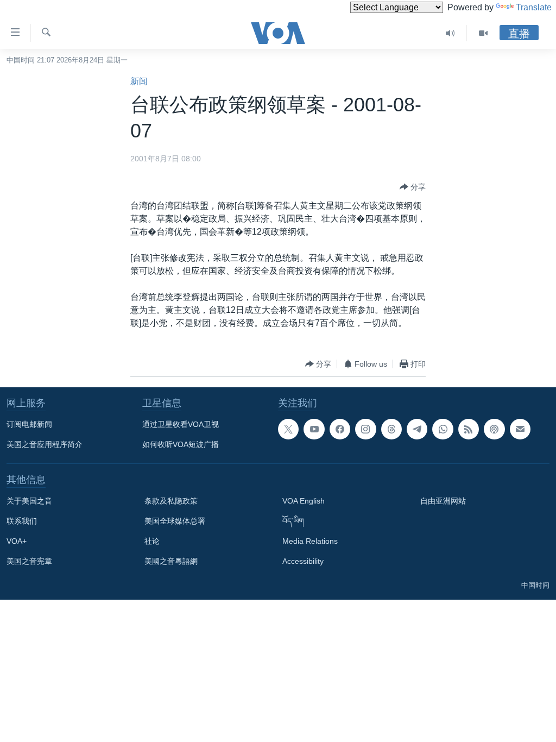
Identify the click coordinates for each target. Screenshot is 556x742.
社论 (152, 541)
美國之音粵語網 (171, 561)
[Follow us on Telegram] (417, 429)
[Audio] (450, 33)
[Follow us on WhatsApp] (442, 429)
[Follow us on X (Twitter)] (288, 429)
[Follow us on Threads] (391, 429)
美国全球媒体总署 (174, 521)
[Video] (483, 33)
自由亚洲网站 (443, 500)
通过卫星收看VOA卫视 (180, 424)
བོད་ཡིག (293, 521)
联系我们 (22, 521)
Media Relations (310, 541)
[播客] (494, 429)
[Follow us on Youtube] (314, 429)
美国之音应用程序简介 (45, 444)
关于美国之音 (29, 500)
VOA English (303, 500)
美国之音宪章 (29, 561)
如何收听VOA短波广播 (180, 444)
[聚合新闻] (468, 429)
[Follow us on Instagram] (365, 429)
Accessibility (303, 561)
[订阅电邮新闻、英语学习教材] (520, 429)
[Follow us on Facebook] (340, 429)
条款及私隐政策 (171, 500)
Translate (534, 7)
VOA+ (17, 541)
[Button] (413, 186)
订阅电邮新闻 (29, 424)
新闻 (139, 81)
